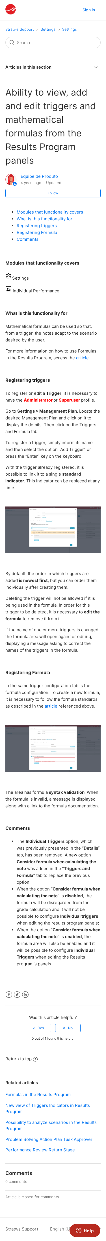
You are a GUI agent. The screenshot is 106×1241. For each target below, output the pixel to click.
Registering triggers (37, 225)
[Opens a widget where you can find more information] (84, 1231)
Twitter (17, 994)
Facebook (8, 994)
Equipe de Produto (39, 176)
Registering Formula (37, 232)
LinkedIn (25, 994)
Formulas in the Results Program (38, 1094)
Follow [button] (53, 193)
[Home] (10, 13)
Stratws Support (19, 29)
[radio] (38, 1028)
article (82, 357)
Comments (27, 239)
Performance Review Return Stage (40, 1150)
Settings (48, 29)
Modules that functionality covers (50, 212)
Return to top (18, 1058)
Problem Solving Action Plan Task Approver (48, 1139)
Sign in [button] (89, 9)
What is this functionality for (44, 218)
